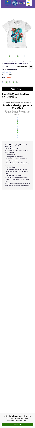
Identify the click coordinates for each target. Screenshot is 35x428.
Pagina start (5, 61)
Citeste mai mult (21, 420)
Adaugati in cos (17, 89)
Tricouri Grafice (29, 61)
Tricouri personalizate (17, 61)
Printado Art (13, 97)
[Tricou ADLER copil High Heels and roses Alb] (3, 82)
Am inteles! (17, 424)
